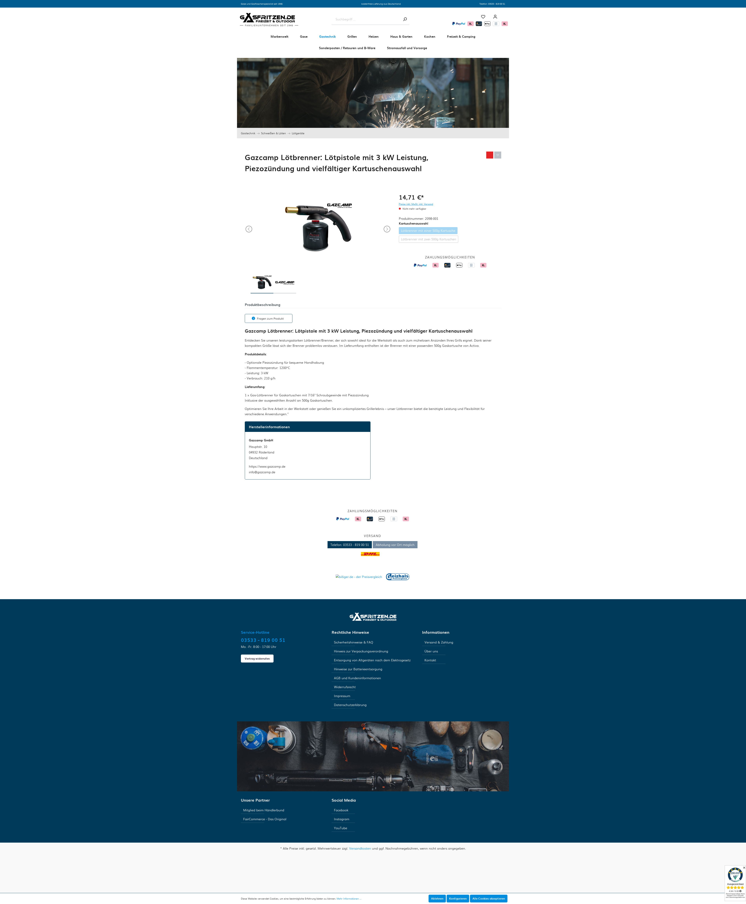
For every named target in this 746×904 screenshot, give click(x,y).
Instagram (341, 819)
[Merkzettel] (483, 16)
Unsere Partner (255, 800)
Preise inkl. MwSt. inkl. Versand (416, 204)
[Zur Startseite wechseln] (373, 616)
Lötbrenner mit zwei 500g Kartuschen (428, 239)
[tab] (262, 304)
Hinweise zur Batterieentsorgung (358, 669)
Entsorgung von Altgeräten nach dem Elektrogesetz (372, 660)
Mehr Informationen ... (349, 898)
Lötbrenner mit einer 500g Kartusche (428, 230)
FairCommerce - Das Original (264, 819)
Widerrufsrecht (345, 687)
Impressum (342, 696)
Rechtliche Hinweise (350, 632)
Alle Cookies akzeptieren (488, 898)
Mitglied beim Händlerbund (263, 810)
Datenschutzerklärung (350, 705)
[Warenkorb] (505, 15)
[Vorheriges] (249, 229)
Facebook (341, 810)
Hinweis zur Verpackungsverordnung (361, 651)
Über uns (431, 651)
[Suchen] (404, 19)
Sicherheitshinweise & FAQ (353, 642)
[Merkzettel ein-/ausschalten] (497, 155)
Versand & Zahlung (438, 642)
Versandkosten (360, 848)
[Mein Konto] (495, 16)
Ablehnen (437, 898)
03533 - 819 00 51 (496, 3)
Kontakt (430, 660)
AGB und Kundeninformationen (357, 678)
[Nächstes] (387, 229)
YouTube (340, 828)
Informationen (435, 632)
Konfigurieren (458, 898)
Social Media (344, 800)
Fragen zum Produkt (270, 318)
